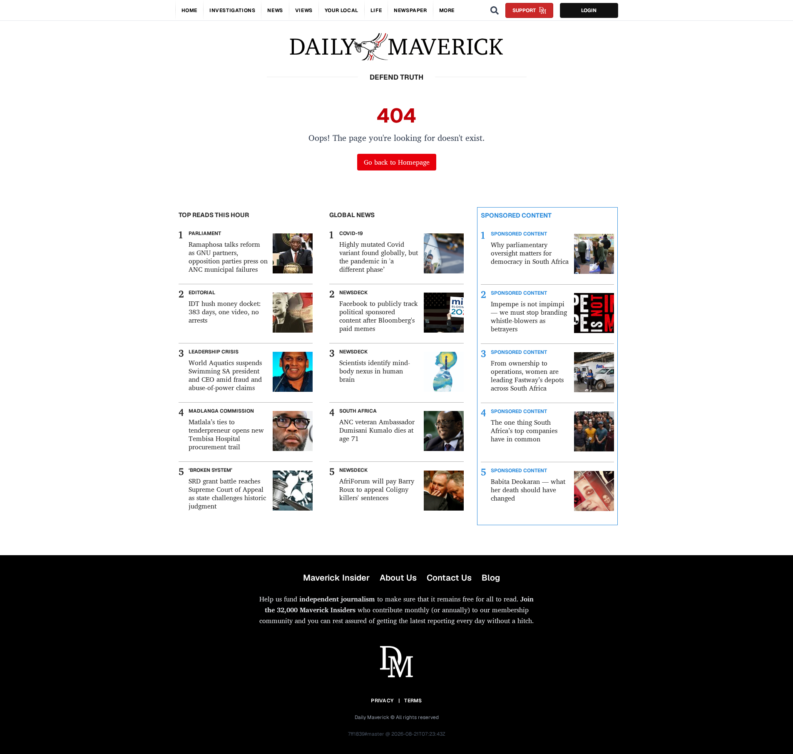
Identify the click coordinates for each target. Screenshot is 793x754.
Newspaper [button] (410, 10)
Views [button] (304, 10)
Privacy (382, 700)
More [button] (447, 10)
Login (589, 10)
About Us (398, 577)
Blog (491, 577)
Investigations (232, 10)
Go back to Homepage (397, 162)
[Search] (494, 10)
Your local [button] (341, 10)
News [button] (275, 10)
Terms (413, 700)
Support (524, 10)
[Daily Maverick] (396, 47)
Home (189, 10)
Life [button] (376, 10)
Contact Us (449, 577)
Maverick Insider (336, 577)
